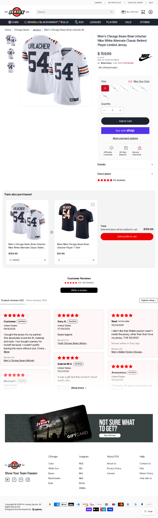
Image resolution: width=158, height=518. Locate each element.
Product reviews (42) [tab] (12, 300)
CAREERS (98, 3)
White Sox (53, 468)
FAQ (142, 468)
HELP (151, 3)
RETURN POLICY (114, 3)
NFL (81, 468)
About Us (111, 463)
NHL (81, 473)
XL (134, 89)
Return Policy (146, 473)
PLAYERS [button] (111, 22)
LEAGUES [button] (95, 22)
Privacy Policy (114, 468)
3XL (106, 97)
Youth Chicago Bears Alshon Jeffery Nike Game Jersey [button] (72, 343)
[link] (27, 221)
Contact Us (145, 463)
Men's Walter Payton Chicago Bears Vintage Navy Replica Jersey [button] (127, 352)
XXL (144, 89)
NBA (81, 478)
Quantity (106, 103)
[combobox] (75, 12)
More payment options (125, 138)
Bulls (65, 22)
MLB (81, 463)
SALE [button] (128, 22)
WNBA (82, 488)
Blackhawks (47, 22)
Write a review (79, 290)
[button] (105, 180)
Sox (81, 22)
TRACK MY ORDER (135, 3)
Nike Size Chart (141, 81)
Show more (77, 388)
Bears (32, 22)
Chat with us (146, 478)
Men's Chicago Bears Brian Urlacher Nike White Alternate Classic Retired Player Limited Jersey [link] (26, 246)
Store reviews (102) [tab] (36, 300)
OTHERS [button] (145, 22)
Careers (111, 473)
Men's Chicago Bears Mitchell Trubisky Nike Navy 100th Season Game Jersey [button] (19, 360)
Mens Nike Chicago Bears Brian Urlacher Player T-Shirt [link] (73, 246)
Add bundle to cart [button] (127, 236)
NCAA (82, 483)
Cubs (15, 22)
